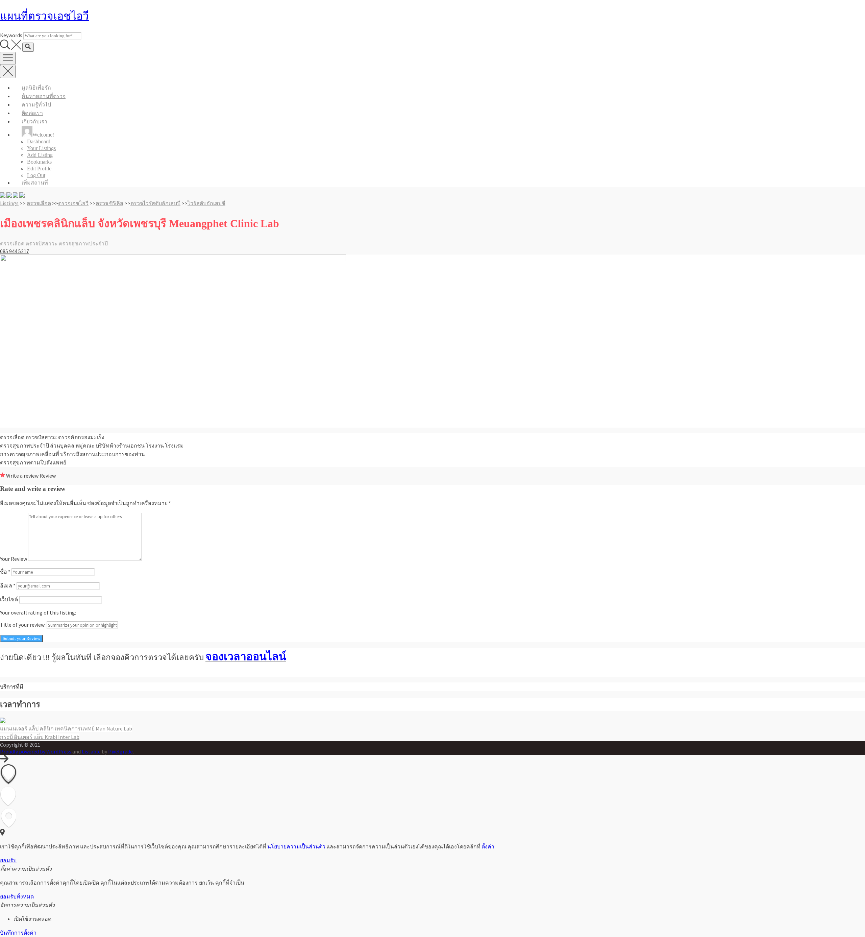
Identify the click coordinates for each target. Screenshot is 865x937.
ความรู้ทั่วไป (36, 104)
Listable (91, 751)
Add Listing (40, 155)
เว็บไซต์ (9, 599)
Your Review (13, 558)
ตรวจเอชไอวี (73, 203)
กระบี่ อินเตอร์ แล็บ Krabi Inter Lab (39, 737)
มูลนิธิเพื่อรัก (36, 88)
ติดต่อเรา (32, 113)
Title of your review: (23, 624)
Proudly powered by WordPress (35, 751)
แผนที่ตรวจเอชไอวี (44, 16)
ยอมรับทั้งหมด (17, 896)
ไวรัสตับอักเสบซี (206, 203)
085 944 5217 (14, 251)
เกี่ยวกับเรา (34, 121)
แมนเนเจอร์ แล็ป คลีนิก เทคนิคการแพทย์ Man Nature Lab (66, 728)
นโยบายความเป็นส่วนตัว (296, 846)
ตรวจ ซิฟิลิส (109, 203)
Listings (9, 203)
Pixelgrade (120, 751)
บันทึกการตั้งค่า (18, 932)
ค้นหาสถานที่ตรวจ (44, 96)
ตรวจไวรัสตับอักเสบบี (155, 203)
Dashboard (38, 141)
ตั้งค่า (487, 846)
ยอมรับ (8, 860)
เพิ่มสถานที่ (35, 183)
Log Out (36, 175)
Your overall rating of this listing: (38, 612)
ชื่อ (5, 571)
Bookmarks (39, 162)
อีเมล (8, 585)
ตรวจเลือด (39, 203)
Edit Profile (39, 168)
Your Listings (41, 148)
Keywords (11, 35)
